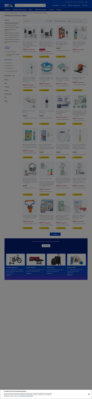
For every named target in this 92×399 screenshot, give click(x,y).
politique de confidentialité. (26, 396)
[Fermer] (89, 394)
